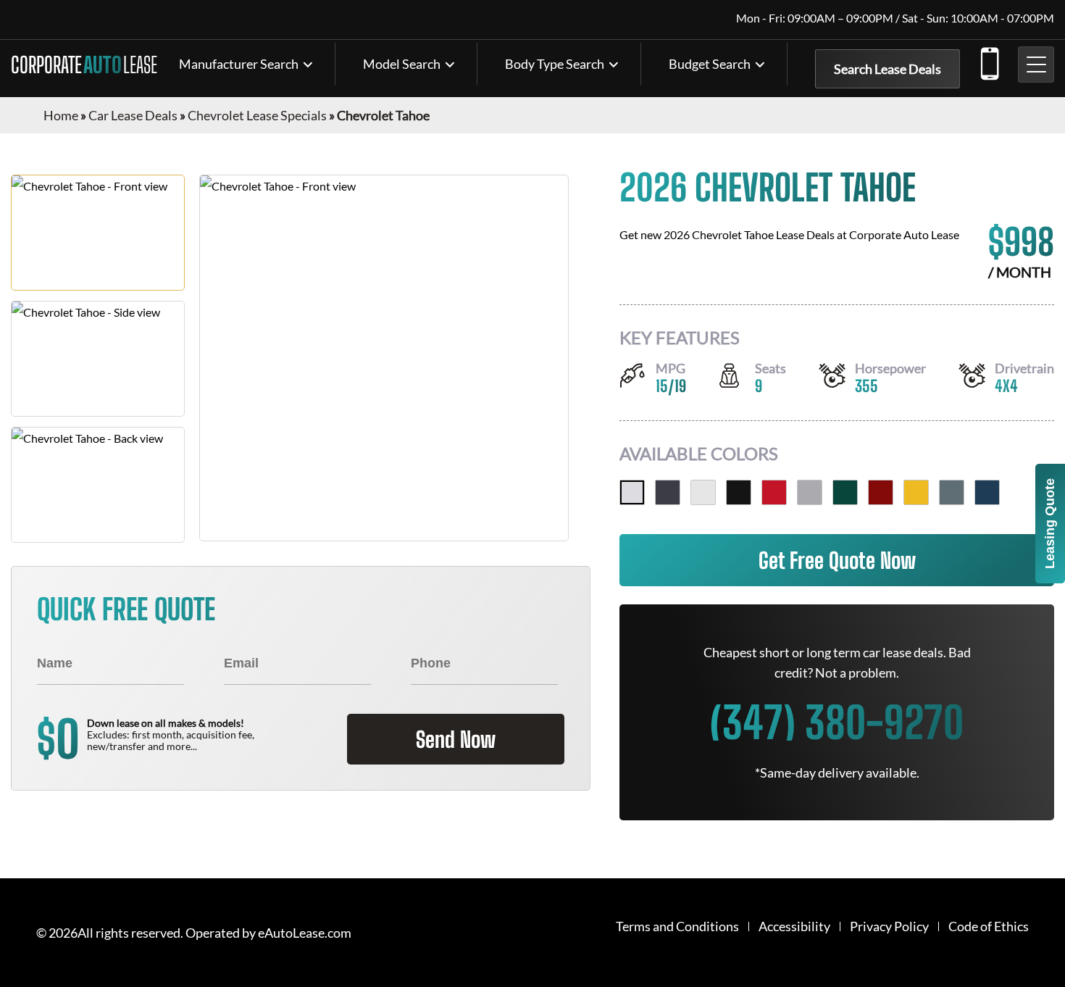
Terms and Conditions (677, 926)
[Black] (739, 492)
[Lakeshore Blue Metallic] (987, 492)
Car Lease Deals (133, 115)
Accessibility (794, 926)
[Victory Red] (881, 492)
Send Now (456, 739)
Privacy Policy (889, 926)
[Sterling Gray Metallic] (810, 492)
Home (60, 115)
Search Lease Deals (887, 69)
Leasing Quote (1050, 523)
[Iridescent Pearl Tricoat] (632, 492)
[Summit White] (703, 492)
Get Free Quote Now (837, 560)
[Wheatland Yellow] (916, 492)
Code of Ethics (988, 926)
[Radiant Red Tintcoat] (774, 492)
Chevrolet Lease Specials (257, 115)
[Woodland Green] (845, 492)
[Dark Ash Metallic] (668, 492)
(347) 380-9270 (989, 60)
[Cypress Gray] (952, 492)
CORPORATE (84, 64)
